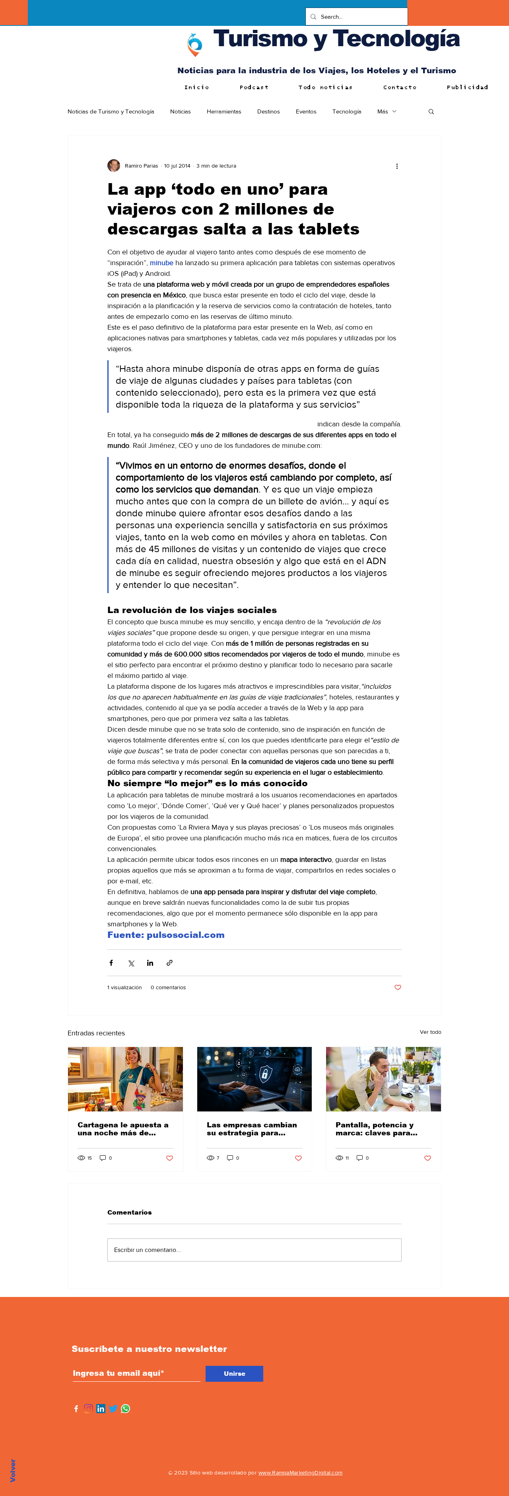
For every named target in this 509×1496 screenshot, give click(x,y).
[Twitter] (113, 1408)
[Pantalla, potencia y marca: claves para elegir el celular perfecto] (383, 1079)
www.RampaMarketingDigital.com (300, 1472)
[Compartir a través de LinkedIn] (150, 963)
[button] (431, 111)
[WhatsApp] (125, 1408)
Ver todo (430, 1032)
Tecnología (346, 111)
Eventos (306, 111)
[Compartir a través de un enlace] (169, 963)
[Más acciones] (397, 165)
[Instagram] (88, 1408)
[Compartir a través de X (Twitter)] (130, 963)
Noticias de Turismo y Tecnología (111, 111)
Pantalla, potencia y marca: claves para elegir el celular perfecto (375, 1129)
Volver (13, 1470)
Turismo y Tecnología (336, 38)
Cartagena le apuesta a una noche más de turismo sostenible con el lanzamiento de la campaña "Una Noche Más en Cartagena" (123, 1129)
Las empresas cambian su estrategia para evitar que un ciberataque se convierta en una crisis (252, 1129)
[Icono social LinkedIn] (100, 1408)
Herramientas (224, 111)
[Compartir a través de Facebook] (111, 963)
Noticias (180, 111)
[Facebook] (76, 1408)
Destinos (268, 111)
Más (382, 111)
